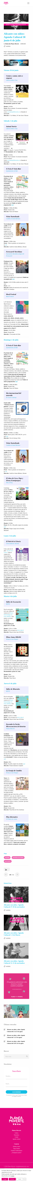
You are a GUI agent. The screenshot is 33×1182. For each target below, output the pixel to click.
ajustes (12, 1176)
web (6, 245)
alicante (8, 861)
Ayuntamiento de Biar (12, 171)
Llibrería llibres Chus (11, 80)
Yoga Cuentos (16, 1148)
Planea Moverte (10, 728)
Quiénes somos (16, 1146)
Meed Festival (10, 296)
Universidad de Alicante (12, 543)
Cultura (16, 1133)
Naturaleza (16, 1135)
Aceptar (4, 1179)
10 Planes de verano (11, 819)
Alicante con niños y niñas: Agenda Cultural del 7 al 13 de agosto (16, 1036)
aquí (5, 759)
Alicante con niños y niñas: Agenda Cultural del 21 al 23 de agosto (16, 1030)
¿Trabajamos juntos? (16, 1152)
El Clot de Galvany (11, 397)
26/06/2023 (23, 43)
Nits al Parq (9, 482)
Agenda (8, 46)
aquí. (12, 205)
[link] (8, 614)
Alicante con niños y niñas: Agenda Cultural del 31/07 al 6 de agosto (16, 1042)
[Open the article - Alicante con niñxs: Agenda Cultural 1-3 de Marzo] (16, 923)
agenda (7, 857)
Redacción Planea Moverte (12, 43)
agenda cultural (18, 857)
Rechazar (12, 1179)
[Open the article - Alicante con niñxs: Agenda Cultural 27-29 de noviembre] (16, 894)
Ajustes (19, 1179)
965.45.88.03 (20, 630)
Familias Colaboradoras (16, 1150)
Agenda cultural (16, 1139)
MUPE (8, 604)
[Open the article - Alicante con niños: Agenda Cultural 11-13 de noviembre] (16, 951)
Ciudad (16, 1137)
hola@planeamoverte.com (22, 1166)
